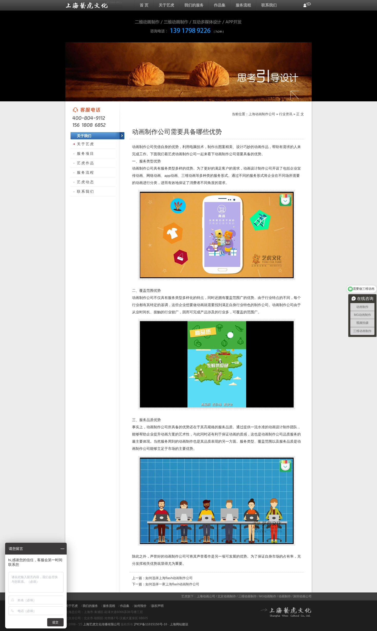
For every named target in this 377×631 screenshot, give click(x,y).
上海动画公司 (206, 596)
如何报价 (140, 606)
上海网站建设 (179, 624)
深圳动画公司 (302, 596)
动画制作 (285, 596)
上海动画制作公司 (262, 114)
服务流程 (243, 5)
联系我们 (269, 5)
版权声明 (157, 606)
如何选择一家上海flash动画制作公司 (172, 584)
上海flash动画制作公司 (93, 5)
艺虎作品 (85, 163)
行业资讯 (285, 114)
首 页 (144, 5)
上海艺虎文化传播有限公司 (101, 624)
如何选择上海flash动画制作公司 (169, 578)
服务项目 (85, 153)
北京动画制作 (226, 596)
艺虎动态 (85, 182)
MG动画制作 (267, 596)
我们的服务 (194, 5)
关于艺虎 (166, 5)
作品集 (219, 5)
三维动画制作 (247, 596)
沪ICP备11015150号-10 (150, 624)
